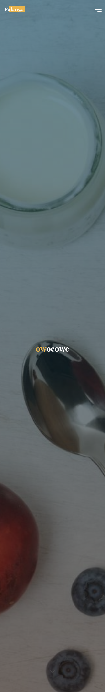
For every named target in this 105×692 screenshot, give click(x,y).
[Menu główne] (97, 9)
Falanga (14, 9)
